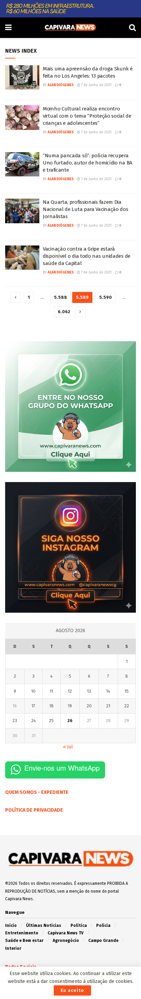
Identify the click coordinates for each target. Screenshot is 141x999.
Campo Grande (103, 940)
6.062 (64, 311)
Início (11, 925)
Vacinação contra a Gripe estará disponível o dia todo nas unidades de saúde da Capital (86, 256)
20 (89, 705)
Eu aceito (72, 990)
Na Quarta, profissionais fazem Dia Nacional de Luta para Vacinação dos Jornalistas (85, 209)
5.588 (60, 297)
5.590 (105, 297)
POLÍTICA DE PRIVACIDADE (34, 810)
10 (33, 691)
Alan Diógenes (61, 85)
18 (51, 705)
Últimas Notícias (43, 925)
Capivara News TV (66, 933)
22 (126, 705)
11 (51, 691)
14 (108, 691)
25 (51, 720)
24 (33, 720)
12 (70, 691)
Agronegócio (66, 940)
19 (70, 705)
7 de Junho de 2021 (96, 85)
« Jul (68, 747)
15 (127, 691)
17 (33, 705)
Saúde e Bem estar (24, 940)
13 (89, 691)
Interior (13, 948)
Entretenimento (21, 933)
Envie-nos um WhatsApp (62, 768)
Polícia (103, 925)
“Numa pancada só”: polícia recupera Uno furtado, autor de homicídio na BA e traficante (87, 162)
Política (78, 925)
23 (14, 720)
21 (108, 705)
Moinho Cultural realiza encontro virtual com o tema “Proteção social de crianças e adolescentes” (87, 116)
